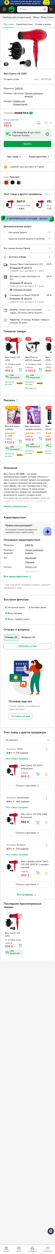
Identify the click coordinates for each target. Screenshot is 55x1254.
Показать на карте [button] (22, 290)
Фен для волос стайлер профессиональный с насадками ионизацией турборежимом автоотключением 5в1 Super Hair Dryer (13, 428)
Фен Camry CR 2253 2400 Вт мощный (34, 815)
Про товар (9, 24)
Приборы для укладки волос (17, 17)
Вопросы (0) (28, 637)
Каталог (6, 1251)
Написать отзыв (27, 646)
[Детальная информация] (17, 400)
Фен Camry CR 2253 (12, 358)
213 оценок (22, 849)
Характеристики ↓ (39, 157)
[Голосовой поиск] (45, 9)
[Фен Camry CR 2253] (14, 346)
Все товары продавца (17, 759)
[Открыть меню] (4, 9)
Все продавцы (25, 895)
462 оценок (22, 802)
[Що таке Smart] (20, 383)
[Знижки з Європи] (27, 218)
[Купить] (20, 369)
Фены (36, 17)
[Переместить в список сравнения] (38, 123)
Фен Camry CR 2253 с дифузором (32, 767)
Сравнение (32, 1251)
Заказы (19, 1251)
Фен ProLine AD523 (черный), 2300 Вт (33, 359)
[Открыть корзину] (51, 9)
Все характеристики (17, 576)
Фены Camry (47, 17)
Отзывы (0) (11, 637)
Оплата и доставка (26, 786)
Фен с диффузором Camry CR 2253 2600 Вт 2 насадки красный (34, 865)
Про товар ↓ (14, 157)
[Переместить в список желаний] (46, 123)
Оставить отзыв (20, 716)
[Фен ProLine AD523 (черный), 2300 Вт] (34, 346)
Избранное (47, 1251)
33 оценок (22, 753)
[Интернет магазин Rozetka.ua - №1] (12, 9)
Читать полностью (16, 506)
